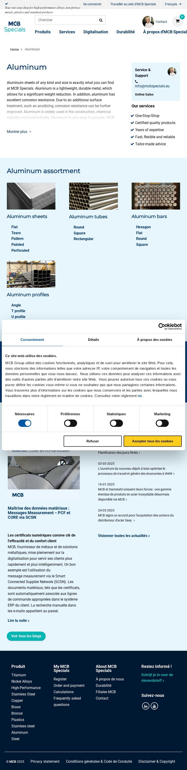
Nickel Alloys (21, 681)
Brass (16, 707)
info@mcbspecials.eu (152, 86)
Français (171, 4)
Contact (102, 698)
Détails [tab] (93, 340)
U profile (18, 317)
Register (60, 679)
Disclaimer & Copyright (156, 761)
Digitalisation (95, 31)
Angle (16, 305)
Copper (17, 700)
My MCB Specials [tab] (61, 668)
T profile (18, 311)
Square (80, 233)
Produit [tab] (18, 666)
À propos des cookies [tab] (154, 340)
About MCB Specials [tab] (106, 668)
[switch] (70, 423)
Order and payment (69, 685)
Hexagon (143, 227)
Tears (16, 233)
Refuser (92, 441)
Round (79, 227)
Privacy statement (45, 761)
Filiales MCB (106, 692)
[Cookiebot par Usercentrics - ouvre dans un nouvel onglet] (162, 326)
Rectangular (84, 239)
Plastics (17, 720)
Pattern (17, 238)
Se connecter (92, 4)
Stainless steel (23, 726)
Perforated (20, 250)
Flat (14, 227)
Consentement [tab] (32, 340)
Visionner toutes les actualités (122, 536)
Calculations (64, 692)
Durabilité (126, 31)
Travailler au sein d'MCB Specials (133, 4)
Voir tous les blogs (26, 636)
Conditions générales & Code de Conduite (99, 761)
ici (140, 396)
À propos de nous (110, 679)
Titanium (18, 675)
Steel (15, 739)
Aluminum (19, 732)
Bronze (17, 713)
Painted (17, 244)
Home (14, 49)
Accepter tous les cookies (152, 441)
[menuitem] (92, 4)
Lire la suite (17, 620)
